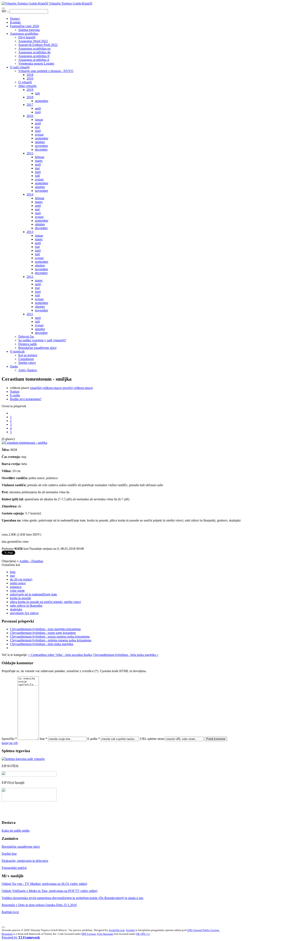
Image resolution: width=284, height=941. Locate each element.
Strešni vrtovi (27, 362)
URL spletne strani (152, 738)
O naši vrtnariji (20, 67)
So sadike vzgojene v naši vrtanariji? (42, 340)
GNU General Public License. (203, 930)
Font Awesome (105, 933)
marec (39, 160)
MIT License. (88, 933)
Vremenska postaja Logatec (36, 63)
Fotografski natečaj (14, 868)
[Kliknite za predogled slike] (24, 442)
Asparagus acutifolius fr (33, 56)
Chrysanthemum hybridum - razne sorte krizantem (43, 633)
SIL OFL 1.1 (143, 933)
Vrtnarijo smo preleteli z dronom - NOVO (45, 71)
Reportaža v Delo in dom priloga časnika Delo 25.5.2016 (39, 905)
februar (39, 157)
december (41, 149)
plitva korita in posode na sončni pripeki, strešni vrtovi (45, 602)
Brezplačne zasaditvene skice (37, 347)
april (38, 108)
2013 (30, 232)
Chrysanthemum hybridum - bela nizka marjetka (41, 644)
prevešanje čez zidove (24, 613)
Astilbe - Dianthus (31, 561)
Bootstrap (7, 933)
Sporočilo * (9, 738)
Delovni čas (26, 336)
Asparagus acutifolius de (34, 52)
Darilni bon (9, 853)
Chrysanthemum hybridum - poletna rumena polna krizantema (50, 640)
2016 (30, 78)
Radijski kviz (10, 912)
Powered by (21, 937)
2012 (30, 276)
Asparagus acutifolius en (34, 48)
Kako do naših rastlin (16, 830)
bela (12, 572)
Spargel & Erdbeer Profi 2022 (38, 45)
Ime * (43, 738)
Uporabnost (26, 359)
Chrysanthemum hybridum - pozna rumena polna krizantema (50, 636)
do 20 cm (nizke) (21, 579)
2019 (30, 89)
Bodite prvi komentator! (25, 399)
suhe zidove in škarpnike (26, 605)
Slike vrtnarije (27, 86)
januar (39, 119)
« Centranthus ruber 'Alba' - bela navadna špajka (60, 655)
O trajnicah (17, 351)
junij (38, 112)
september (41, 101)
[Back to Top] (3, 927)
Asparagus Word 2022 (33, 41)
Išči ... (6, 11)
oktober (40, 142)
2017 (30, 104)
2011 (30, 314)
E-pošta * (93, 738)
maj (37, 127)
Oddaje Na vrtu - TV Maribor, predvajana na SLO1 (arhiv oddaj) (44, 884)
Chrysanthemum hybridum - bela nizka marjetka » (125, 655)
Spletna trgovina (29, 30)
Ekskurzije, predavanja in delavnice (25, 860)
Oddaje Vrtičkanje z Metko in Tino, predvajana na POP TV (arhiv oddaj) (49, 891)
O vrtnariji (25, 82)
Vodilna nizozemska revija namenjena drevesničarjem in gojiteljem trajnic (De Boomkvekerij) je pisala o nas (72, 898)
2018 (30, 74)
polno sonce (18, 583)
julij (37, 93)
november (41, 146)
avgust (39, 134)
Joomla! (130, 930)
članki (14, 366)
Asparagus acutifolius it (33, 60)
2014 (30, 194)
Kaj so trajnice (27, 355)
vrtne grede (17, 590)
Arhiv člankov (27, 370)
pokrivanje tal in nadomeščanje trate (33, 594)
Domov (15, 18)
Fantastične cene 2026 (24, 26)
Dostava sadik (27, 344)
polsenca (15, 587)
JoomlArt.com (117, 930)
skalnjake (16, 609)
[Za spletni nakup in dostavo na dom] (23, 759)
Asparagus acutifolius (24, 33)
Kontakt (15, 22)
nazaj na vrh (10, 743)
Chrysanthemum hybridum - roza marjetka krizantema (45, 629)
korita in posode (20, 598)
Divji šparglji (26, 37)
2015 (30, 153)
